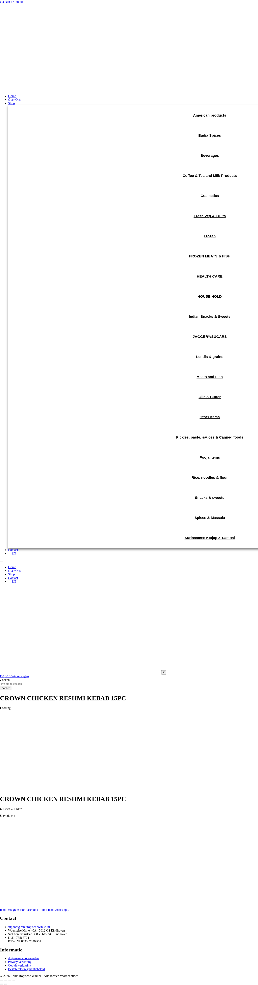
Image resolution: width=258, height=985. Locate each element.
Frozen (210, 236)
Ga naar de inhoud (12, 1)
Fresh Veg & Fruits (210, 216)
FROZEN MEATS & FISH (209, 256)
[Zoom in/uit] (1, 980)
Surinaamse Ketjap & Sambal (210, 538)
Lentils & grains (209, 357)
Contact (13, 578)
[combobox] (18, 684)
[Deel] (9, 980)
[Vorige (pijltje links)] (1, 984)
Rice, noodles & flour (209, 478)
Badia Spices (209, 135)
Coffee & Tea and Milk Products (210, 176)
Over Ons (14, 570)
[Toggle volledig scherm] (5, 980)
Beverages (210, 156)
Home (12, 567)
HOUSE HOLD (210, 296)
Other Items (210, 417)
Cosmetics (210, 196)
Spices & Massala (210, 518)
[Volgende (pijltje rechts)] (5, 984)
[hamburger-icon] (1, 561)
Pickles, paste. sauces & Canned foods (209, 437)
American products (209, 115)
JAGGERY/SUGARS (210, 337)
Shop (11, 574)
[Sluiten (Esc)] (13, 980)
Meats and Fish (210, 377)
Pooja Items (210, 457)
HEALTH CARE (210, 276)
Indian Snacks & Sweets (209, 317)
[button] (133, 103)
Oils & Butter (210, 397)
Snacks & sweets (209, 498)
